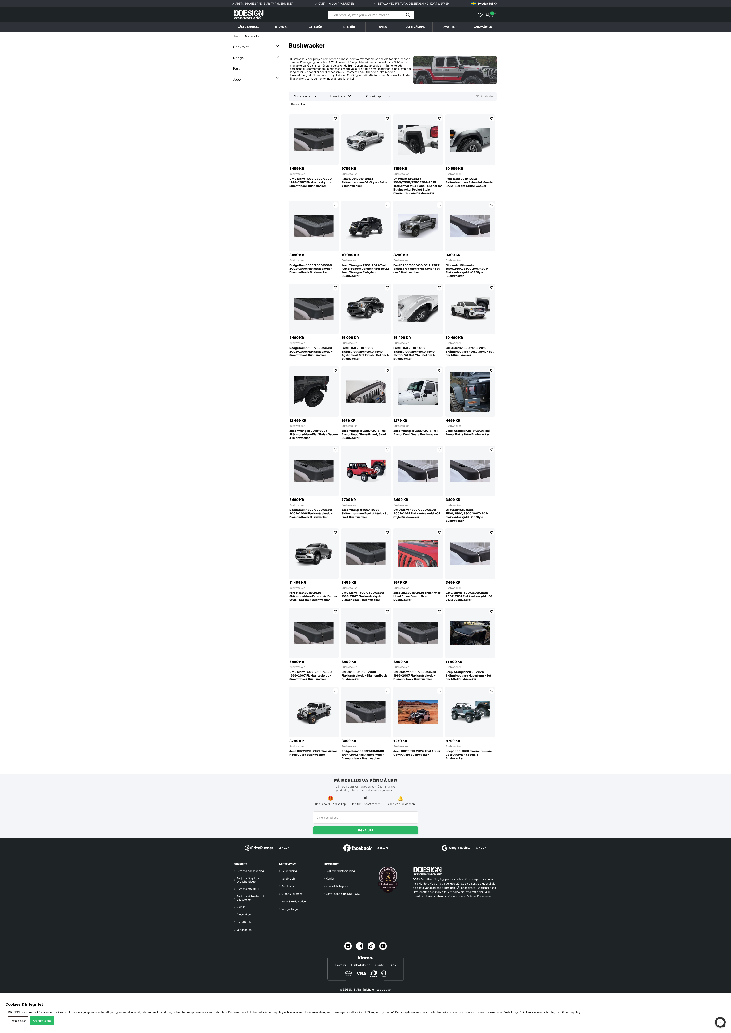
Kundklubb (288, 878)
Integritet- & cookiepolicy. (565, 1012)
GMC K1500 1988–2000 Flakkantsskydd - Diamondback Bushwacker (364, 675)
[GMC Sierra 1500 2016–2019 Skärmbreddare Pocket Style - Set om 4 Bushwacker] (470, 309)
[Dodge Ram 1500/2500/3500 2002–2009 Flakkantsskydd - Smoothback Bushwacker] (314, 309)
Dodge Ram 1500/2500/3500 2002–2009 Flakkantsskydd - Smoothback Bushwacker (311, 351)
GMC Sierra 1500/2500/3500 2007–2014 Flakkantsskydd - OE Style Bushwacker (416, 513)
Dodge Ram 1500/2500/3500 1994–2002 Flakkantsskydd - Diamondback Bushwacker (363, 754)
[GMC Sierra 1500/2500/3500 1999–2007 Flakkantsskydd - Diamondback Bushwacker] (366, 553)
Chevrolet (241, 47)
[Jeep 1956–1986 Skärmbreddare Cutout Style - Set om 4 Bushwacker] (470, 712)
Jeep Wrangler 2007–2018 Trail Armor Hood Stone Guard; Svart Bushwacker (364, 434)
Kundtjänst (288, 886)
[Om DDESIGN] (388, 880)
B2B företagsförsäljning (340, 870)
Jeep (237, 79)
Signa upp (365, 830)
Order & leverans (291, 893)
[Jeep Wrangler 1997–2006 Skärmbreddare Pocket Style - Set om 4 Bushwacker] (366, 471)
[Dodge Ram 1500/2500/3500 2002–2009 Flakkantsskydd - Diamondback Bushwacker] (314, 226)
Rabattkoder (244, 922)
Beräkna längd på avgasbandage (248, 880)
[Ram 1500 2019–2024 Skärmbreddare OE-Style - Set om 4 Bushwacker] (366, 139)
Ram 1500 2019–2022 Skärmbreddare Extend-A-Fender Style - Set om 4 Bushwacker (470, 182)
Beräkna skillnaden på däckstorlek (250, 898)
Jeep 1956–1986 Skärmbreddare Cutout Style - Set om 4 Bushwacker (469, 754)
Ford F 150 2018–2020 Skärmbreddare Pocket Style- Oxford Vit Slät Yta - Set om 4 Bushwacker (414, 353)
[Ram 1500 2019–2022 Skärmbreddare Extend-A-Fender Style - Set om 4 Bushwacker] (470, 139)
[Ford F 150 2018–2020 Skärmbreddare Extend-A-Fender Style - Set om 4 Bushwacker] (314, 553)
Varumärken (483, 26)
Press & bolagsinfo (337, 886)
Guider (241, 906)
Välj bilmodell (248, 26)
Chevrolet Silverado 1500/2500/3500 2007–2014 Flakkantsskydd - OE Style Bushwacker (467, 271)
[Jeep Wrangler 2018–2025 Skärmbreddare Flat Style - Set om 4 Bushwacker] (314, 391)
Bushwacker (252, 36)
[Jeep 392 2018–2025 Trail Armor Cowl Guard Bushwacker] (418, 712)
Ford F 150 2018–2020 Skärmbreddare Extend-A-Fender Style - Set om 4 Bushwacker (313, 596)
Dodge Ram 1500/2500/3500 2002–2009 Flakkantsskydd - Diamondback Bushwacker (311, 269)
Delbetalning (289, 870)
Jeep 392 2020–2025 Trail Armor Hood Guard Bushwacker (313, 752)
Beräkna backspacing (250, 870)
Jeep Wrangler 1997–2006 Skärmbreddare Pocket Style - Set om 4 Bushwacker (365, 513)
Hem (237, 36)
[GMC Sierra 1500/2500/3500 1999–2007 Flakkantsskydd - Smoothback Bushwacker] (314, 139)
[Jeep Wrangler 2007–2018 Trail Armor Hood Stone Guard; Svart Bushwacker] (366, 391)
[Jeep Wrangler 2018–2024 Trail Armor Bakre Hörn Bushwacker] (470, 391)
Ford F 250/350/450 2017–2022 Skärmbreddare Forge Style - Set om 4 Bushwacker (416, 269)
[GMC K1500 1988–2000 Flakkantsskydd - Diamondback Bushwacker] (366, 633)
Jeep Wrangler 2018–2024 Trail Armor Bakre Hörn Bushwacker (468, 432)
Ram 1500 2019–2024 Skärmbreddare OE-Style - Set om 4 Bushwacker (365, 182)
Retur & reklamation (293, 901)
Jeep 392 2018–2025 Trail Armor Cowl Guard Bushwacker (416, 752)
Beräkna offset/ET (248, 888)
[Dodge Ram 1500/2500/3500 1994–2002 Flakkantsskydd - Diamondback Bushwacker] (366, 712)
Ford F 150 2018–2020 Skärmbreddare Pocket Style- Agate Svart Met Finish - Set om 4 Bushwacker (365, 353)
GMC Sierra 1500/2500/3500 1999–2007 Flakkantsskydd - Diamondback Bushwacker (363, 596)
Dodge (238, 58)
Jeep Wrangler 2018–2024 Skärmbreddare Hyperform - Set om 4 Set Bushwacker (468, 675)
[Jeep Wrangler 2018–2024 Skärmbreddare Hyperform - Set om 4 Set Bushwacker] (470, 633)
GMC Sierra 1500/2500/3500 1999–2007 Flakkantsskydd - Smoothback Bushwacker (310, 182)
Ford (236, 68)
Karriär (330, 878)
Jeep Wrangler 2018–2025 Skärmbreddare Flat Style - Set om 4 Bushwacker (313, 434)
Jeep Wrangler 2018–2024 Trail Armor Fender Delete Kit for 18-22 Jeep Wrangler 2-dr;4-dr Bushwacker (365, 271)
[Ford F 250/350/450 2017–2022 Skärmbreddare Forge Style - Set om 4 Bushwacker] (418, 226)
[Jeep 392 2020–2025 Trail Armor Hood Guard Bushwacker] (314, 712)
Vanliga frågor (290, 909)
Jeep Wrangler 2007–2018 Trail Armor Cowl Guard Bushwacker (415, 432)
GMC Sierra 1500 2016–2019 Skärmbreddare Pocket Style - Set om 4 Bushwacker (470, 351)
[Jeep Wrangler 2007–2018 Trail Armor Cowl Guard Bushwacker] (418, 391)
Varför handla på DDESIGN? (343, 893)
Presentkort (244, 914)
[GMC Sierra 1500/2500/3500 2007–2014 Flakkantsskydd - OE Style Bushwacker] (418, 471)
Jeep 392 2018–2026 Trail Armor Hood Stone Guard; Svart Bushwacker (416, 596)
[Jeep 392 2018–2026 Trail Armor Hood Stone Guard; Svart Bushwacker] (418, 553)
